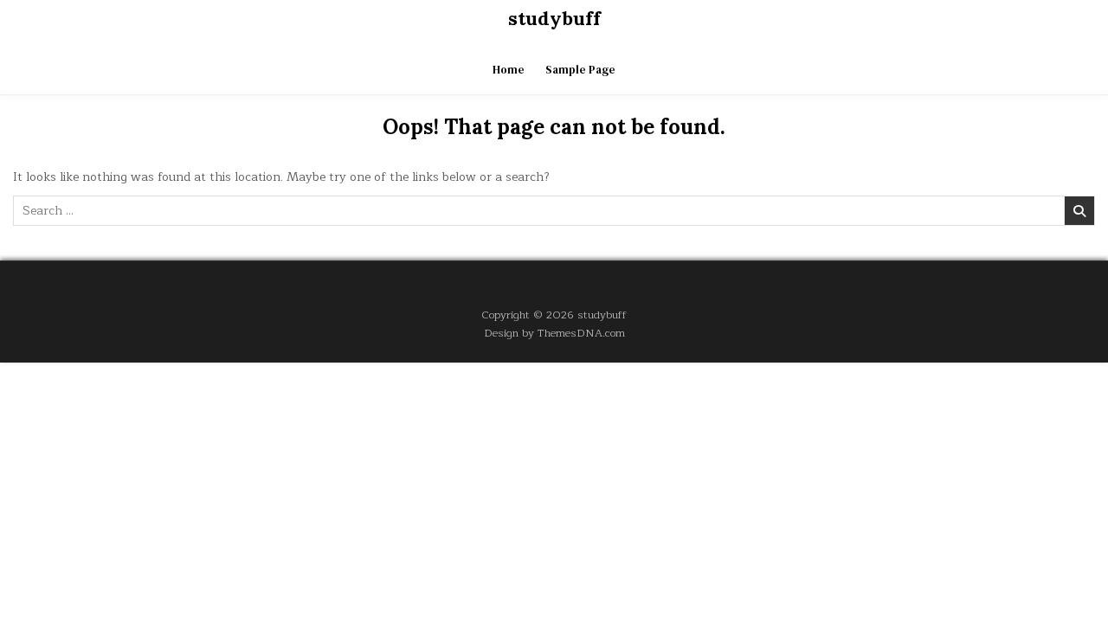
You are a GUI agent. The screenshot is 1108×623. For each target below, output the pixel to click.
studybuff (554, 18)
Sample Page (580, 69)
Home (509, 69)
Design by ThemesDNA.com (554, 333)
